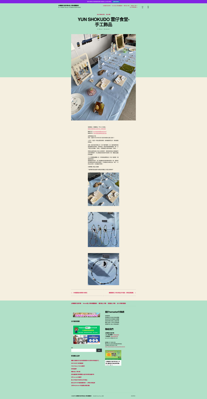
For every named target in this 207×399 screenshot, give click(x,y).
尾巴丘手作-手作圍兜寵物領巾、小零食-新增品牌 (83, 382)
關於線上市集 (126, 5)
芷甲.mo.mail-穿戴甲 (76, 377)
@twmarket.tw (114, 336)
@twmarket (116, 1)
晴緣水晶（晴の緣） (76, 371)
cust (101, 29)
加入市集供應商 (133, 7)
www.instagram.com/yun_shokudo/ (97, 128)
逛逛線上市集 (133, 5)
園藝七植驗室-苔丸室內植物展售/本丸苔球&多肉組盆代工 (85, 360)
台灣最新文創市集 (107, 5)
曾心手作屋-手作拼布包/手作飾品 (79, 380)
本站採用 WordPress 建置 (98, 396)
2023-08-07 (107, 29)
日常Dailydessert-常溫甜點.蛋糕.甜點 (80, 385)
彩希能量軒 (74, 369)
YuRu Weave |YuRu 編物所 (78, 366)
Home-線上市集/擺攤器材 (117, 5)
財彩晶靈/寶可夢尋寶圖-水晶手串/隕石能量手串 (82, 374)
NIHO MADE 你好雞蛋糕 (77, 363)
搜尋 (72, 347)
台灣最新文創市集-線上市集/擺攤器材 (68, 5)
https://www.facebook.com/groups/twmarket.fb (115, 346)
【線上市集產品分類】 (101, 14)
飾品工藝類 (108, 14)
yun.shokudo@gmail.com (99, 131)
